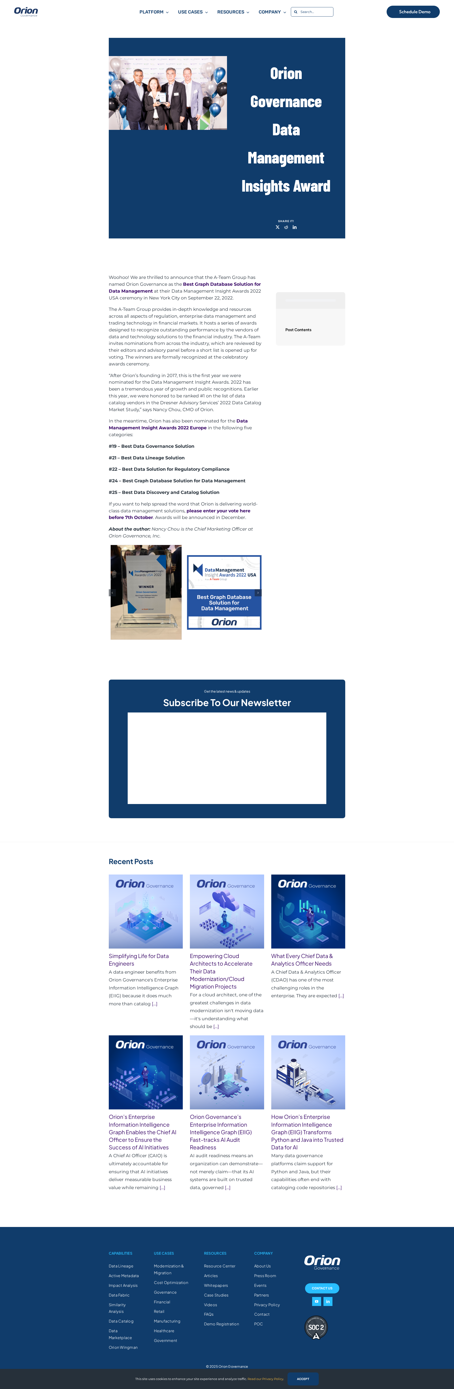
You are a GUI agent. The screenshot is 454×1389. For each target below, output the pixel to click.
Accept (303, 1379)
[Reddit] (286, 227)
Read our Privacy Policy (265, 1379)
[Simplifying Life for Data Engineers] (146, 913)
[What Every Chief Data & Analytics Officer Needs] (308, 913)
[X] (277, 227)
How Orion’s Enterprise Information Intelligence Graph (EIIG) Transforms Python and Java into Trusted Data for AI (307, 1134)
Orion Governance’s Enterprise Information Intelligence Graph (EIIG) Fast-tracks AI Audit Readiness (221, 1134)
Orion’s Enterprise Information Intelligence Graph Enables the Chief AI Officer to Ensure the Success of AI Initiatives (142, 1134)
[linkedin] (327, 1303)
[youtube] (316, 1303)
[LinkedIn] (294, 227)
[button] (112, 594)
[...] (154, 1006)
